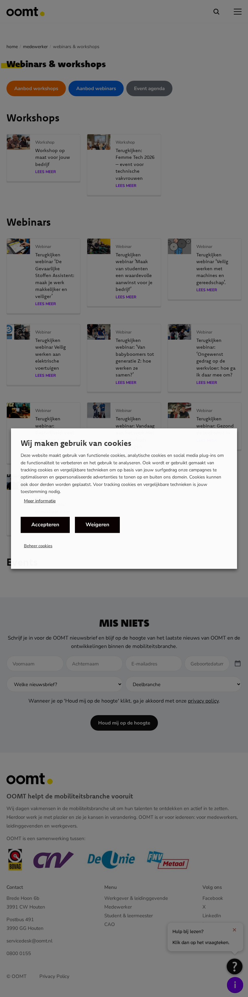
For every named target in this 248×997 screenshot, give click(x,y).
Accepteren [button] (45, 524)
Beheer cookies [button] (38, 546)
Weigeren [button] (97, 524)
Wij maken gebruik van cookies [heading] (76, 443)
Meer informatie (40, 500)
